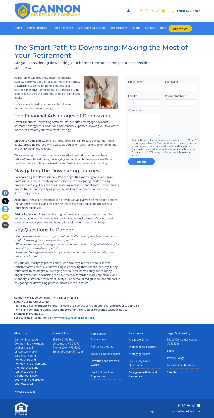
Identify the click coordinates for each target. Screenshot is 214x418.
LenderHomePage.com (185, 411)
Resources (118, 28)
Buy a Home (98, 339)
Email (132, 96)
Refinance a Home (102, 346)
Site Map (172, 372)
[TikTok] (157, 10)
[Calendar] (163, 10)
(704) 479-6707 (188, 11)
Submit (141, 161)
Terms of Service (156, 143)
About (136, 28)
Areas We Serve (138, 339)
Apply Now (180, 28)
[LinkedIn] (152, 10)
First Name (136, 81)
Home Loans (98, 334)
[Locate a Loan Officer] (128, 10)
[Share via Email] (5, 217)
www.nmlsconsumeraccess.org (74, 317)
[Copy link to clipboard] (5, 225)
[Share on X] (5, 201)
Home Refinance (62, 28)
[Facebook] (141, 10)
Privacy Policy (174, 143)
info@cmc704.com (72, 351)
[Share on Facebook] (5, 193)
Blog (163, 28)
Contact (150, 28)
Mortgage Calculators (92, 28)
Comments (136, 110)
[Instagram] (146, 10)
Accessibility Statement (181, 365)
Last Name (173, 81)
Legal (170, 351)
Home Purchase (37, 28)
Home (18, 28)
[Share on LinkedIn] (5, 209)
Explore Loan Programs (106, 354)
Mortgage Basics (139, 354)
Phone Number (176, 96)
